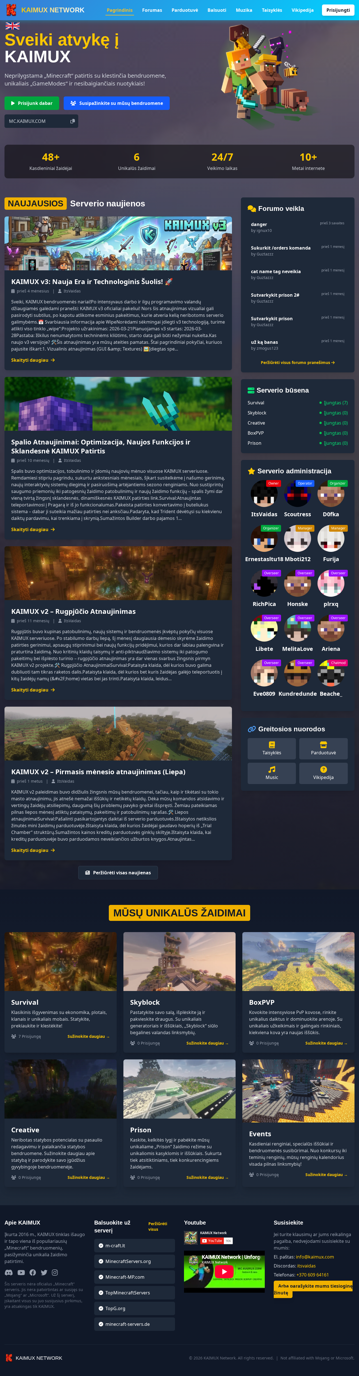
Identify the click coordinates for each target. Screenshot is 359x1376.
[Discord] (8, 1273)
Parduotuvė (185, 10)
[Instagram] (55, 1273)
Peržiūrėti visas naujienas (121, 873)
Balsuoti (217, 10)
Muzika (244, 10)
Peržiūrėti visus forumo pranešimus (295, 362)
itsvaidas (306, 1266)
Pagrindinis (120, 10)
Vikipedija (303, 10)
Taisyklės (272, 10)
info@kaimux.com (315, 1257)
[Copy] (72, 121)
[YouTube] (21, 1273)
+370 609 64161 (312, 1275)
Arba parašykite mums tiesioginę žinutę (313, 1289)
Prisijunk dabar (34, 103)
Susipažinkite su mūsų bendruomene (120, 103)
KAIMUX (52, 10)
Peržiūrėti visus (157, 1226)
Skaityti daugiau (30, 360)
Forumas (152, 10)
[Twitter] (44, 1273)
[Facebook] (32, 1273)
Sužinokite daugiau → (89, 1036)
